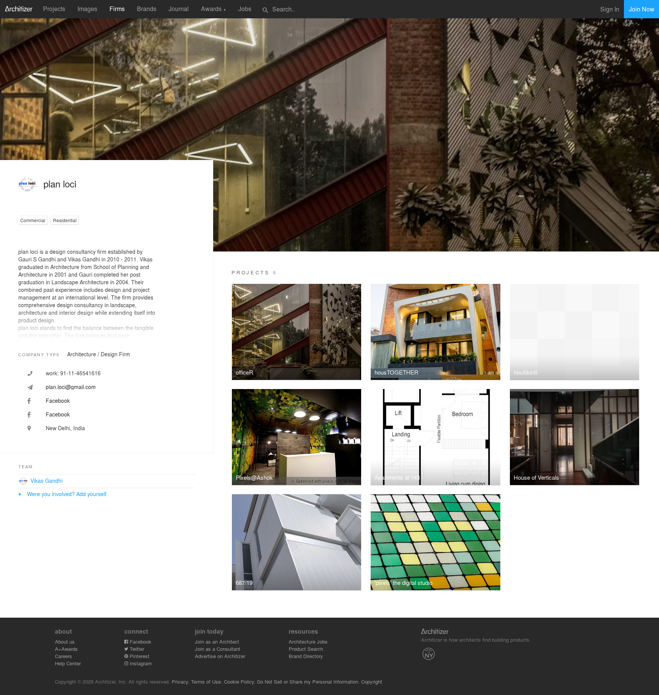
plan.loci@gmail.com (71, 387)
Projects (54, 8)
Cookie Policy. (240, 681)
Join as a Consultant (217, 648)
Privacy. (181, 681)
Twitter (136, 648)
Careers (63, 656)
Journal (179, 8)
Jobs (244, 8)
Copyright (371, 681)
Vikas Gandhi (47, 480)
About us (65, 641)
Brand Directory (306, 656)
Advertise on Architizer (220, 656)
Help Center (68, 663)
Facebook (139, 641)
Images (87, 8)
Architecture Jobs (308, 641)
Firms (117, 8)
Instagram (140, 663)
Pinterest (138, 656)
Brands (146, 8)
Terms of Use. (206, 681)
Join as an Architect (217, 641)
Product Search (306, 648)
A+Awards (66, 648)
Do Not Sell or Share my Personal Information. (308, 681)
